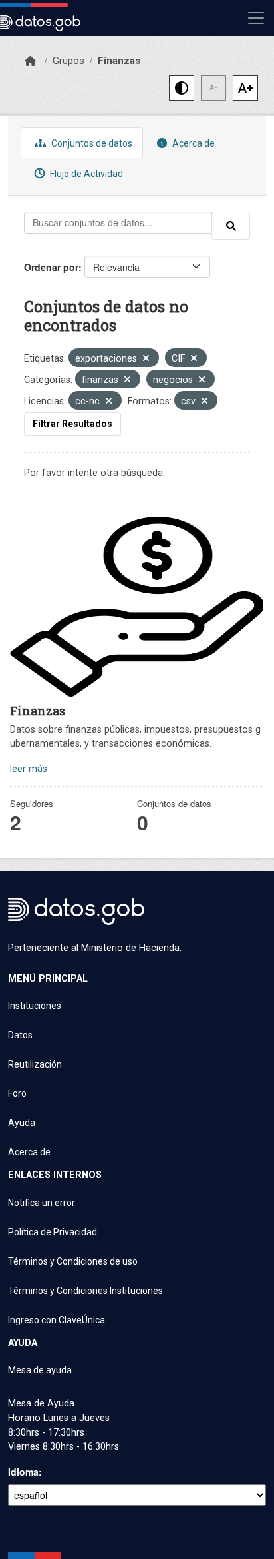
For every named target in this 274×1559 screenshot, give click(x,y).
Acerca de (192, 143)
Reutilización (35, 1064)
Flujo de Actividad (85, 173)
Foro (17, 1093)
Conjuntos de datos (90, 143)
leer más (28, 769)
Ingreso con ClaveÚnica (56, 1320)
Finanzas (119, 61)
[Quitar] (146, 359)
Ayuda (21, 1122)
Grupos (68, 61)
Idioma (23, 1471)
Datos (20, 1035)
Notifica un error (41, 1202)
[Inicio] (30, 61)
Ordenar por (51, 267)
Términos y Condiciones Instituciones (85, 1290)
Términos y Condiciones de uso (73, 1261)
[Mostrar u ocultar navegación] (256, 18)
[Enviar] (230, 226)
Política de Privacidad (52, 1232)
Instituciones (34, 1005)
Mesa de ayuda (40, 1370)
